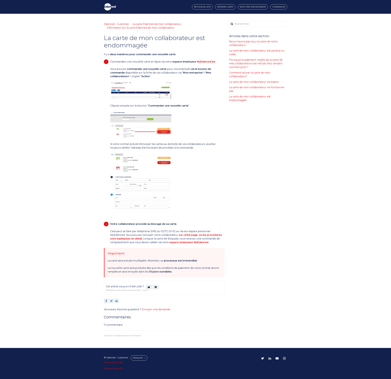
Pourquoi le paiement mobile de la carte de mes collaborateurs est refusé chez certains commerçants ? (256, 63)
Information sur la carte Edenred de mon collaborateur (141, 27)
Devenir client (225, 7)
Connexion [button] (278, 7)
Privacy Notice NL (113, 362)
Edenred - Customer (116, 24)
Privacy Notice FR (113, 368)
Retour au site (202, 7)
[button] (149, 287)
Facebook (106, 301)
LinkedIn (116, 301)
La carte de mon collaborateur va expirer (254, 81)
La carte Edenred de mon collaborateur (157, 24)
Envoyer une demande (253, 7)
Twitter (111, 301)
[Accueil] (110, 7)
